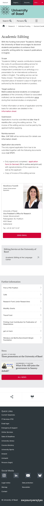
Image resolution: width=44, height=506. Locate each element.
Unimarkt (5, 458)
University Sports (8, 449)
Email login (5, 423)
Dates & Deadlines (8, 436)
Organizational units (17, 2)
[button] (12, 396)
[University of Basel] (14, 10)
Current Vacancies (8, 415)
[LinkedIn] (16, 476)
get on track (8, 331)
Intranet (4, 454)
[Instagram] (4, 476)
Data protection (27, 483)
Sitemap (4, 487)
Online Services (7, 432)
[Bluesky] (39, 476)
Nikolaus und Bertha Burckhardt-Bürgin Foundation (18, 339)
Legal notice (6, 483)
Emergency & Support (9, 428)
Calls (5, 295)
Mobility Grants (9, 308)
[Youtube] (28, 476)
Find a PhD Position (10, 288)
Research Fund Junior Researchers (16, 302)
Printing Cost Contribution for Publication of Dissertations (19, 323)
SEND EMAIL (22, 235)
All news (22, 377)
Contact (4, 491)
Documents (27, 2)
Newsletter (26, 487)
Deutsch (5, 2)
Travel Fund (7, 315)
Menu (36, 21)
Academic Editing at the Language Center (19, 258)
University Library (8, 441)
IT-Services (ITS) (7, 419)
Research (11, 26)
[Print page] (32, 396)
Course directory (8, 445)
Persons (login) (7, 462)
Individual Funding (24, 26)
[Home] (4, 26)
